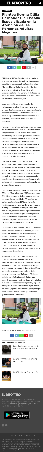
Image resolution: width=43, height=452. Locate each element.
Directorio (12, 435)
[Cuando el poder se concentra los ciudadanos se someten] (6, 349)
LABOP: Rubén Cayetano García (27, 372)
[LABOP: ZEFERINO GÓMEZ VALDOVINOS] (6, 363)
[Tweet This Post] (14, 67)
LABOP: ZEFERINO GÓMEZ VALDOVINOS (25, 360)
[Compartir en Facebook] (9, 67)
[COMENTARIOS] (33, 67)
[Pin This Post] (24, 67)
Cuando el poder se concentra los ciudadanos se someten (26, 347)
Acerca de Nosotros (27, 435)
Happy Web (17, 450)
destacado (30, 330)
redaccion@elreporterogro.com (22, 404)
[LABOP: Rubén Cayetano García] (6, 376)
